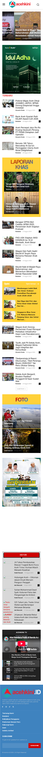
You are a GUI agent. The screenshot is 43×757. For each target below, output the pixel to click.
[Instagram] (6, 707)
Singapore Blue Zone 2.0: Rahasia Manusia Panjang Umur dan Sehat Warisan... (28, 316)
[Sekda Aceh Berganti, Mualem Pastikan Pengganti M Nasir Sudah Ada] (8, 377)
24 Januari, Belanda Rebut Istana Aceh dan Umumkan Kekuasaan (26, 617)
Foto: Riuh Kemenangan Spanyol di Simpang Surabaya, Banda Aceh (18, 446)
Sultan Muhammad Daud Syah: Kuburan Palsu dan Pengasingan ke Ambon (25, 592)
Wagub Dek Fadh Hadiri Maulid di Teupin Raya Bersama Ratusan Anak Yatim (26, 254)
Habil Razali (8, 426)
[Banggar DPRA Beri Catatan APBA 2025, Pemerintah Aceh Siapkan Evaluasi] (8, 225)
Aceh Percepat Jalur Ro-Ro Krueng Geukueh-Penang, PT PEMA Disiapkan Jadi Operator (27, 131)
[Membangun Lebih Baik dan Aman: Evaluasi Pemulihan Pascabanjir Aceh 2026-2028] (9, 291)
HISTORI (23, 555)
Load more (20, 389)
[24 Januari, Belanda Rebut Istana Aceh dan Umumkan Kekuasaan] (8, 618)
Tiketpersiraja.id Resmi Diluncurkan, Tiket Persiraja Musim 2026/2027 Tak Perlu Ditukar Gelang (28, 362)
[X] (13, 707)
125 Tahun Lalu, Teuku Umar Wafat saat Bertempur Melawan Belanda (26, 605)
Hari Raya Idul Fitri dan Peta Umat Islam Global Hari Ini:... (27, 303)
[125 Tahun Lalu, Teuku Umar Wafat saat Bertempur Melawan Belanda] (8, 608)
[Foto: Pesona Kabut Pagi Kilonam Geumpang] (21, 416)
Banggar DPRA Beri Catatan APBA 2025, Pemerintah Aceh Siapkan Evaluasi (27, 225)
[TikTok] (9, 707)
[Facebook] (2, 707)
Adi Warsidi (10, 212)
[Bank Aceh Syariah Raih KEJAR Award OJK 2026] (8, 119)
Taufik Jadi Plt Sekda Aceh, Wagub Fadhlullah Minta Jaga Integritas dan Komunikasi (27, 346)
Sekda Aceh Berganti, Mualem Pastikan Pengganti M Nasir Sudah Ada (27, 378)
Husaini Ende (20, 110)
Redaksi (6, 38)
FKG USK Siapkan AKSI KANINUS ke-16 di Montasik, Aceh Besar (26, 240)
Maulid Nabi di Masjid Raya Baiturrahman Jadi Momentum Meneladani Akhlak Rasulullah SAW (21, 32)
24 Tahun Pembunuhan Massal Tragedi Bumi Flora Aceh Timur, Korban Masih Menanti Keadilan (26, 566)
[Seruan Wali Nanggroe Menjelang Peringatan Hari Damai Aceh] (21, 182)
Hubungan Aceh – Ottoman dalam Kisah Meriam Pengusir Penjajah (26, 580)
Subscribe (35, 745)
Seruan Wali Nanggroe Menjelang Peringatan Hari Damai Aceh (20, 185)
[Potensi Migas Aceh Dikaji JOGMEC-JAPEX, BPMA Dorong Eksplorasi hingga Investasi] (8, 103)
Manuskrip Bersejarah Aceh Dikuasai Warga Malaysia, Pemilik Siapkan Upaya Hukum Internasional (21, 206)
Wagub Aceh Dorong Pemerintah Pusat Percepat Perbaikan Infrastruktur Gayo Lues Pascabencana (27, 330)
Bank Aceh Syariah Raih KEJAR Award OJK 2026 (26, 117)
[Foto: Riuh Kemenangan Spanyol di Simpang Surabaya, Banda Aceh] (21, 441)
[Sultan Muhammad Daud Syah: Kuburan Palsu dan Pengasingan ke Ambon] (8, 593)
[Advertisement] (21, 529)
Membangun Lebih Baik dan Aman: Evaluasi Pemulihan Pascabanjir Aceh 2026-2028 (27, 292)
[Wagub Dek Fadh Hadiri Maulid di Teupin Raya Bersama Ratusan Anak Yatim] (8, 254)
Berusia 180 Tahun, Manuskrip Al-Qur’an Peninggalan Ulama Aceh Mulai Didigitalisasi (27, 147)
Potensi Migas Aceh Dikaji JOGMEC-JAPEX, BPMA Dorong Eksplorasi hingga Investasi (27, 104)
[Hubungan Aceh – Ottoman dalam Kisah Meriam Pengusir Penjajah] (8, 580)
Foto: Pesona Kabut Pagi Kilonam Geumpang (18, 422)
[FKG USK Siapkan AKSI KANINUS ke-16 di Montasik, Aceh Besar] (8, 240)
